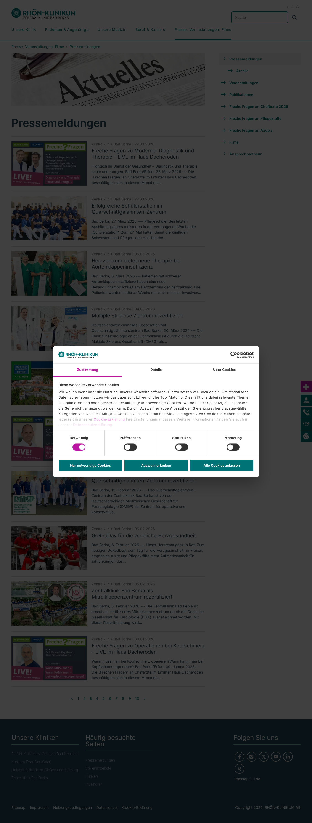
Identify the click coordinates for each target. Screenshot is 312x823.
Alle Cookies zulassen (222, 465)
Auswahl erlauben (156, 465)
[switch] (130, 447)
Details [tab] (156, 370)
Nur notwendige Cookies (90, 465)
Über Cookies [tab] (224, 370)
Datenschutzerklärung (92, 425)
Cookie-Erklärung (109, 419)
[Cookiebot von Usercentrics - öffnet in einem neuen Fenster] (234, 354)
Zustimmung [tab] (87, 370)
